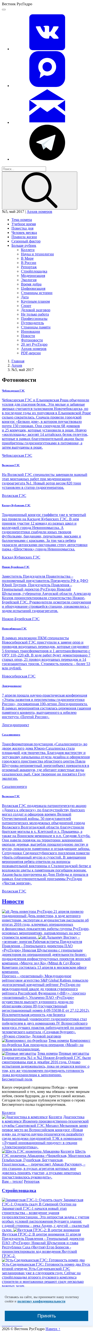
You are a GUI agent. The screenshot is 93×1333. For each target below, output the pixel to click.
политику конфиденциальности (41, 1301)
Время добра (31, 284)
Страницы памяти (36, 327)
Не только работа (35, 314)
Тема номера (21, 220)
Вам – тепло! (12, 1181)
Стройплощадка (34, 271)
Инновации (30, 331)
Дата (25, 297)
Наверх (53, 1329)
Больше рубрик (23, 245)
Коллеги (28, 250)
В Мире (27, 258)
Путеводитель (32, 323)
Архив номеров (39, 212)
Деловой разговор (35, 310)
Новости (28, 336)
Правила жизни (24, 237)
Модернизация (33, 276)
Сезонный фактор (26, 241)
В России (28, 263)
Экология (28, 280)
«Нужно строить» (16, 1036)
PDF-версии (31, 353)
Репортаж (29, 267)
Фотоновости (32, 340)
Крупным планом (35, 301)
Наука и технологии (37, 254)
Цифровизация (33, 288)
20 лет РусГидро (34, 344)
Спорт (26, 306)
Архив (16, 365)
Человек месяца (24, 233)
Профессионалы (34, 319)
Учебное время (23, 224)
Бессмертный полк (17, 1079)
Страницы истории (36, 293)
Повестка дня (22, 228)
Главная (17, 361)
